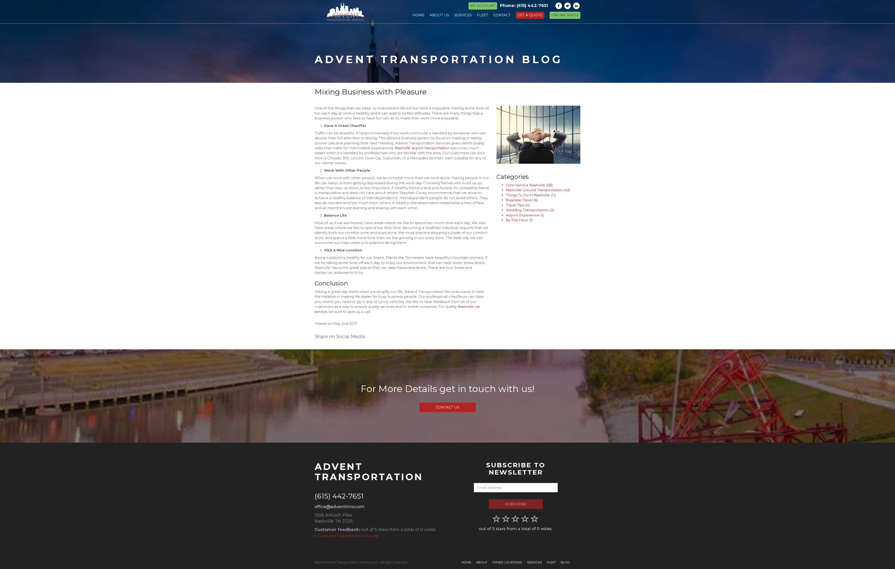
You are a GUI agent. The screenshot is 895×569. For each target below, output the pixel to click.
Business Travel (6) (522, 200)
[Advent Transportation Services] (345, 11)
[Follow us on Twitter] (567, 6)
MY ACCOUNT (482, 5)
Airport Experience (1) (525, 215)
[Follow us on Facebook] (558, 6)
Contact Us (447, 407)
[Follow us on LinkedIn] (576, 6)
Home (466, 562)
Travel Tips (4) (518, 205)
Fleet (551, 562)
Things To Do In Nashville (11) (531, 195)
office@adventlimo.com (340, 506)
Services (534, 562)
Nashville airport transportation (422, 148)
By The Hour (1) (519, 220)
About (481, 562)
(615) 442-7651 (532, 5)
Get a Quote (530, 15)
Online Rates (564, 15)
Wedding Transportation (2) (530, 210)
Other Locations (507, 562)
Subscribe (516, 504)
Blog (565, 562)
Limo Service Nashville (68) (529, 185)
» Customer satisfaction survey (347, 535)
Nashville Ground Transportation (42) (538, 190)
